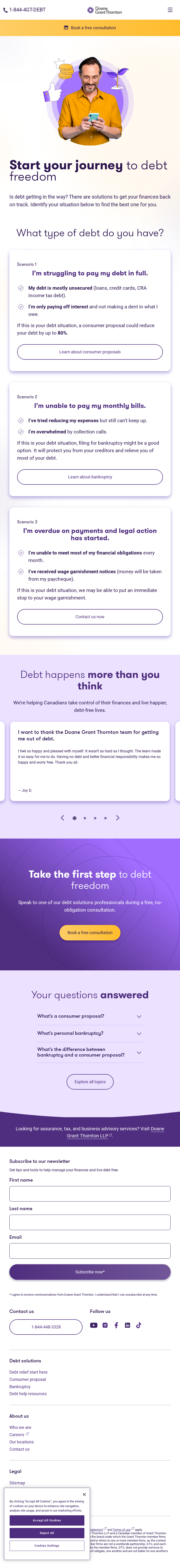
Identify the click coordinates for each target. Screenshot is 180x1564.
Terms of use (123, 1529)
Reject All (47, 1533)
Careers (19, 1434)
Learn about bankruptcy (90, 476)
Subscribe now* (90, 1271)
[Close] (84, 1494)
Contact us (19, 1449)
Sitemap (17, 1482)
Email (15, 1237)
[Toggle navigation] (170, 10)
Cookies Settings (47, 1545)
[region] (47, 1523)
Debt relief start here (28, 1372)
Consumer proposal (27, 1379)
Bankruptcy (19, 1386)
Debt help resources (28, 1393)
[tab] (74, 818)
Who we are (20, 1427)
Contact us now (90, 616)
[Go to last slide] (63, 818)
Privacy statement (93, 1529)
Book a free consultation (90, 932)
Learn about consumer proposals (90, 351)
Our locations (21, 1441)
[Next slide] (117, 818)
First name (21, 1180)
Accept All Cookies (47, 1520)
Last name (20, 1208)
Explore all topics (90, 1081)
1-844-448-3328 (46, 1326)
